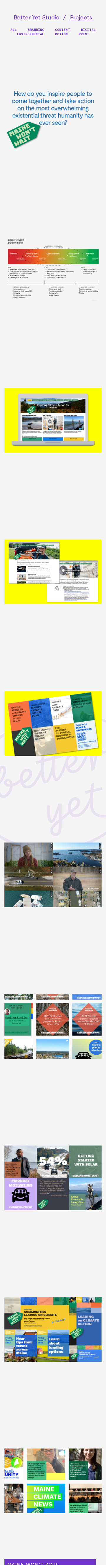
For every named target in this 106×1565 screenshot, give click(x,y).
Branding (36, 29)
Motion (61, 34)
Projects (81, 17)
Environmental (30, 34)
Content (62, 29)
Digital (88, 29)
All (14, 29)
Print (84, 34)
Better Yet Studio (36, 17)
